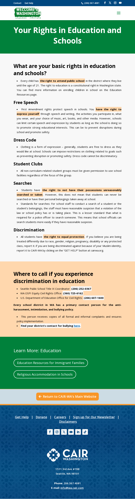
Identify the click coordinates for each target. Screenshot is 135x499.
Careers (60, 417)
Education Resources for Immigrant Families (50, 363)
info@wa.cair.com (72, 488)
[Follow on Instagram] (57, 432)
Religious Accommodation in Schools (45, 374)
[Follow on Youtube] (71, 432)
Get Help (29, 3)
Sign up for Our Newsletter (94, 417)
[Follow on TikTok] (85, 432)
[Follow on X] (64, 432)
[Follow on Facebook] (50, 432)
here (77, 325)
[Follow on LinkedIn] (78, 432)
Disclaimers (68, 421)
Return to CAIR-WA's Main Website (69, 396)
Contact (17, 3)
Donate (41, 417)
